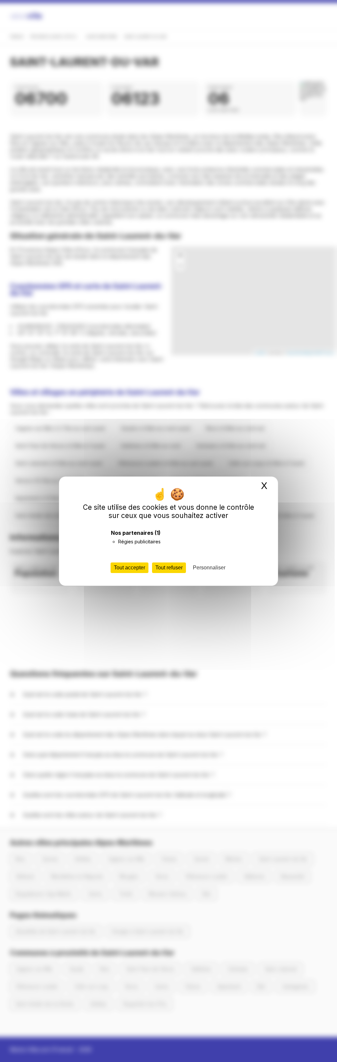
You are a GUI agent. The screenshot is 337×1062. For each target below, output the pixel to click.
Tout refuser (169, 567)
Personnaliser (209, 567)
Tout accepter (129, 567)
